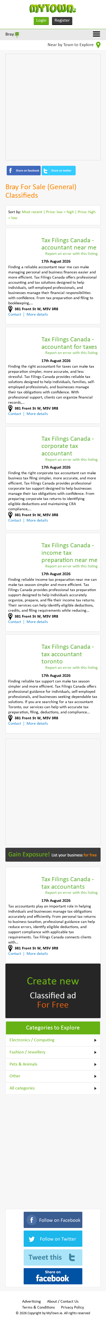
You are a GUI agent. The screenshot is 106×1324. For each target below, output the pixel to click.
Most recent (32, 212)
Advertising (31, 1302)
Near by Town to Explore (71, 44)
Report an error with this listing (71, 254)
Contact (14, 315)
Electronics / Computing (32, 1040)
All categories (22, 1088)
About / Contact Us (62, 1302)
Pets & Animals (23, 1064)
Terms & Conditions (38, 1307)
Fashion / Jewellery (27, 1052)
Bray (9, 34)
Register (62, 20)
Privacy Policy (72, 1307)
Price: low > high (60, 212)
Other (15, 1076)
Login (41, 20)
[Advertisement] (53, 107)
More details (37, 315)
